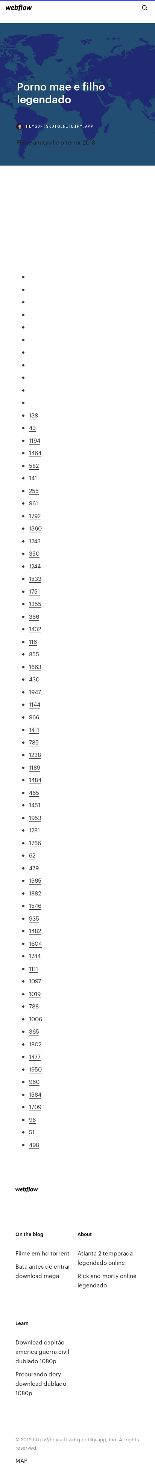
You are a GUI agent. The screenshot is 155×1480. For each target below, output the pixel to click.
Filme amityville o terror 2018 (56, 142)
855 (34, 654)
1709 (35, 1107)
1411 (34, 729)
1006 (35, 1019)
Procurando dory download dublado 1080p (40, 1383)
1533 (35, 578)
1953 (35, 817)
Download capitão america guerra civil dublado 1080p (42, 1351)
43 (32, 427)
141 (33, 478)
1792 (35, 516)
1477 (35, 1056)
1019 (35, 994)
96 (32, 1119)
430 (34, 679)
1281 (34, 830)
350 (34, 553)
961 (33, 503)
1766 (35, 843)
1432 (35, 629)
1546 (35, 905)
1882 (35, 893)
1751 (34, 591)
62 (32, 855)
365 (34, 1031)
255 (34, 490)
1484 (35, 780)
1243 (35, 541)
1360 (35, 528)
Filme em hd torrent (42, 1253)
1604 (35, 943)
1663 (35, 667)
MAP (21, 1460)
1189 (34, 767)
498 (34, 1144)
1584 (35, 1094)
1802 (35, 1044)
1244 (35, 566)
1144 (34, 704)
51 (32, 1132)
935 (34, 918)
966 (34, 717)
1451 (34, 805)
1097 (35, 981)
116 (33, 641)
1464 (35, 453)
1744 (35, 956)
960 (34, 1081)
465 (34, 792)
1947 (35, 692)
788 (34, 1006)
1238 (35, 754)
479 (34, 868)
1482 (35, 930)
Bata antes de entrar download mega (42, 1271)
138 (33, 415)
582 (34, 465)
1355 (35, 603)
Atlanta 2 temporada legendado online (105, 1257)
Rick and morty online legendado (107, 1280)
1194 (34, 440)
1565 (35, 880)
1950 (35, 1069)
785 (34, 742)
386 (34, 616)
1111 (33, 968)
